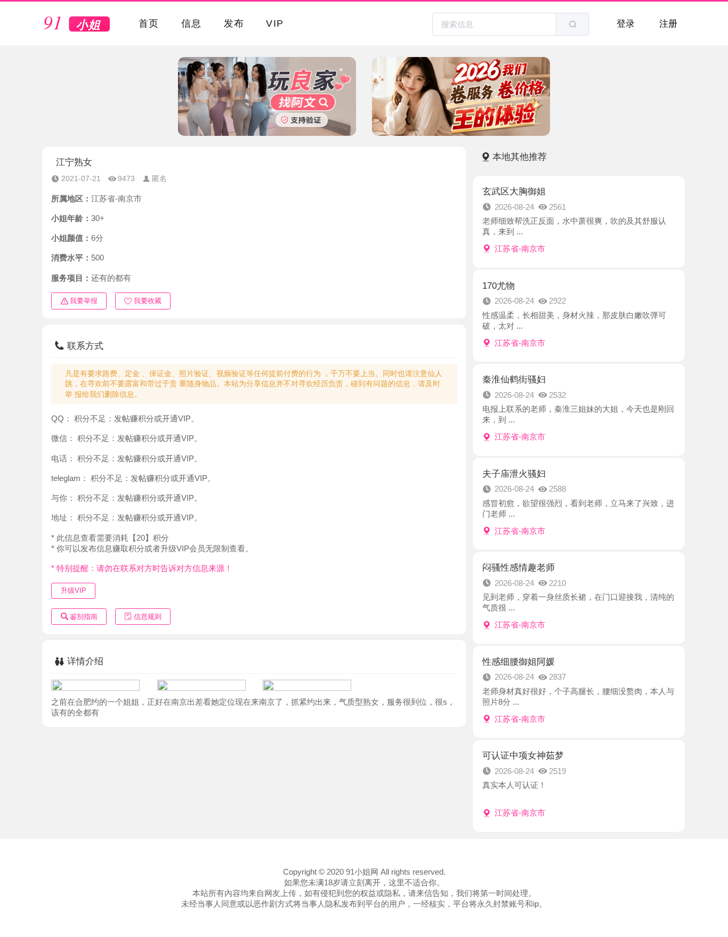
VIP (275, 23)
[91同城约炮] (77, 24)
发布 (234, 23)
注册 (668, 23)
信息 (191, 23)
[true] (572, 24)
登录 (626, 23)
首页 (149, 23)
